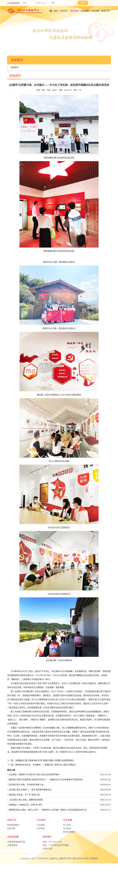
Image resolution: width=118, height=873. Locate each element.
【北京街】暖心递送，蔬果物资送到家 (26, 800)
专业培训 (67, 828)
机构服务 (85, 11)
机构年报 (11, 828)
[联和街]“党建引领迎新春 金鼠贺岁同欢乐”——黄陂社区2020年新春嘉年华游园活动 (46, 779)
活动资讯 (15, 67)
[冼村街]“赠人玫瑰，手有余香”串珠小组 (26, 784)
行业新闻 (41, 828)
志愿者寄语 (12, 845)
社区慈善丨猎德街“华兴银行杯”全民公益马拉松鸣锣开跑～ (34, 774)
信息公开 (11, 820)
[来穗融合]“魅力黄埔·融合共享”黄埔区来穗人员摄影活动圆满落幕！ (45, 760)
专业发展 (95, 11)
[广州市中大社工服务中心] (24, 10)
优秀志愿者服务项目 (16, 842)
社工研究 (67, 825)
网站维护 (94, 858)
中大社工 (64, 11)
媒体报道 (75, 11)
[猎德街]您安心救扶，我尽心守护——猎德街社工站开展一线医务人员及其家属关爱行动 (47, 810)
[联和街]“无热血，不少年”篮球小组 (24, 795)
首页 (56, 11)
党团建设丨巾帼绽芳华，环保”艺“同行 (25, 805)
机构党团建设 (13, 825)
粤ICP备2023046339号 (78, 858)
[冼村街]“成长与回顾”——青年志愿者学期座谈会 (30, 789)
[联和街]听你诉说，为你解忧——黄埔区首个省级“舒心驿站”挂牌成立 (45, 765)
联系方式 (106, 11)
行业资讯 (41, 820)
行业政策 (41, 825)
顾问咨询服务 (69, 832)
